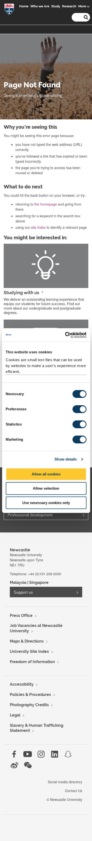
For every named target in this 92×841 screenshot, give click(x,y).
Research (69, 6)
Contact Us (73, 790)
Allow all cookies (46, 474)
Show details (65, 459)
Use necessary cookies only (46, 503)
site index (38, 227)
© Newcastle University (64, 799)
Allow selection (46, 488)
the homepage (45, 204)
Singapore (39, 582)
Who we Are (39, 6)
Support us (23, 592)
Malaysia (18, 582)
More (82, 6)
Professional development (30, 515)
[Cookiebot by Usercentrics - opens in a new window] (65, 335)
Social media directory (65, 781)
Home (23, 6)
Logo (9, 10)
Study (55, 6)
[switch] (79, 409)
